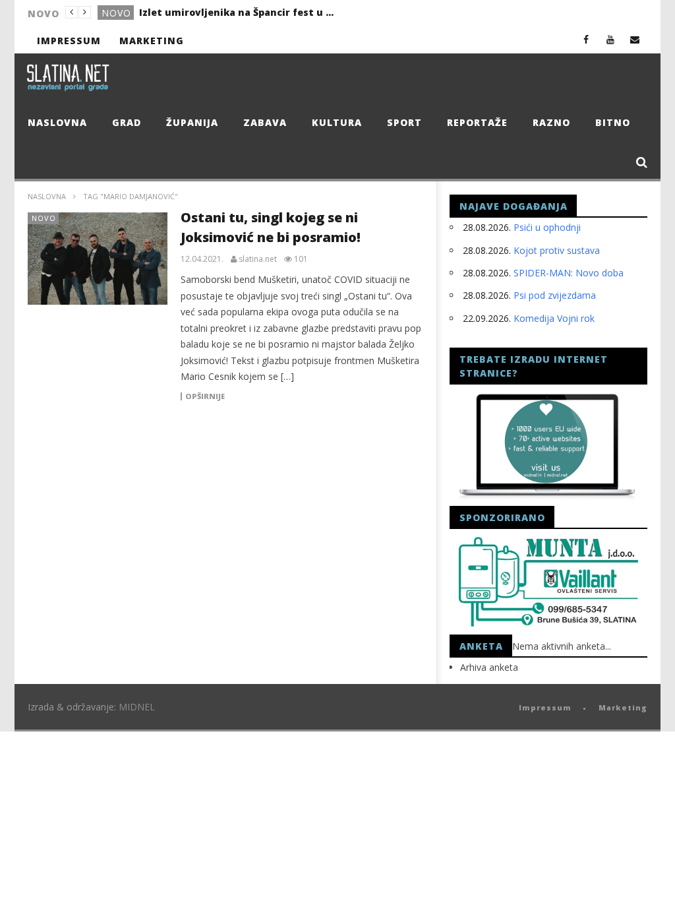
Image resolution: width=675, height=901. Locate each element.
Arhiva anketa (489, 667)
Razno (551, 122)
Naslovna (57, 122)
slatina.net (258, 259)
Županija (192, 122)
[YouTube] (611, 39)
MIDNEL (137, 706)
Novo (116, 13)
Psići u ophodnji (547, 227)
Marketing (151, 40)
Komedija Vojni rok (554, 318)
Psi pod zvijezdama (555, 295)
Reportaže (477, 122)
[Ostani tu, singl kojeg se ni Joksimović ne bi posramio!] (98, 258)
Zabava (265, 122)
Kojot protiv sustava (557, 250)
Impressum (69, 40)
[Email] (635, 39)
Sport (404, 122)
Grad (126, 122)
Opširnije (205, 396)
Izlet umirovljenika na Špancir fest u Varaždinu (238, 12)
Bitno (612, 122)
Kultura (337, 122)
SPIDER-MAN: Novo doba (569, 272)
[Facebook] (586, 39)
